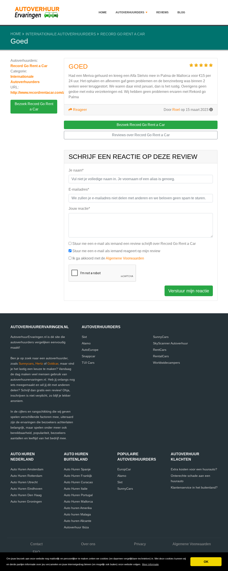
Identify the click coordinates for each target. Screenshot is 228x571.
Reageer (79, 110)
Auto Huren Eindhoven (26, 488)
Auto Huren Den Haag (26, 495)
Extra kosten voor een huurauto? (194, 469)
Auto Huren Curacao (78, 482)
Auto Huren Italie (76, 488)
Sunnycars (26, 363)
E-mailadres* (79, 189)
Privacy (140, 544)
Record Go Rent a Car (122, 34)
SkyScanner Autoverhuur (170, 343)
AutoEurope (90, 349)
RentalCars (161, 356)
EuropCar (124, 469)
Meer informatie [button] (150, 564)
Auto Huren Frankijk (78, 475)
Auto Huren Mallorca (78, 501)
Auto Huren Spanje (77, 469)
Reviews (162, 12)
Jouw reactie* (79, 208)
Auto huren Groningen (26, 501)
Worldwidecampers (166, 362)
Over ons (88, 544)
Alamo (86, 343)
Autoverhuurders (130, 12)
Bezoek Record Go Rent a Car (34, 106)
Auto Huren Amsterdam (26, 469)
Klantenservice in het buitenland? (194, 487)
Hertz (39, 363)
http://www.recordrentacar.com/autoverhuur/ (47, 92)
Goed (78, 66)
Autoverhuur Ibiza (76, 527)
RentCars (159, 349)
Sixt (84, 337)
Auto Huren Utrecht (24, 482)
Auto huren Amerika (78, 508)
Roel (176, 110)
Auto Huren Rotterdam (26, 475)
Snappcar (88, 356)
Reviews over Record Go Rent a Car (141, 135)
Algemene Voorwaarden (125, 258)
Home (103, 12)
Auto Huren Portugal (78, 495)
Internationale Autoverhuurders (61, 34)
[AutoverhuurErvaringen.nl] (38, 12)
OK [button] (206, 561)
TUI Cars (88, 362)
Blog (181, 12)
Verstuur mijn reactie (188, 290)
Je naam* (76, 170)
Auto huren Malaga (77, 514)
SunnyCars (161, 337)
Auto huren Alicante (77, 521)
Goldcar (52, 363)
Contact (36, 544)
